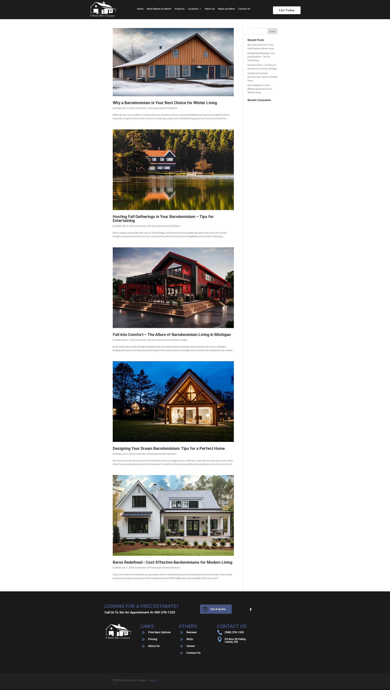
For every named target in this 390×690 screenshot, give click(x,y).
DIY (149, 225)
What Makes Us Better (159, 9)
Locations (193, 9)
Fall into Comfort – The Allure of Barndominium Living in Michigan (172, 334)
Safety (184, 339)
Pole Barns (172, 108)
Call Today (287, 10)
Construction (141, 108)
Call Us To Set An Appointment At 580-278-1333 (140, 612)
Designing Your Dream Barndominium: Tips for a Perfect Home (169, 448)
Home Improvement (157, 108)
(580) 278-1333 (234, 632)
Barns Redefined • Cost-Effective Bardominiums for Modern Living (172, 562)
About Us (210, 9)
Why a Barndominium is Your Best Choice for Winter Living (165, 102)
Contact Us (244, 9)
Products (179, 9)
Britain (118, 108)
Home (140, 9)
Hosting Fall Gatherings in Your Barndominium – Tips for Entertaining (163, 218)
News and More (226, 9)
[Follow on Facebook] (251, 609)
